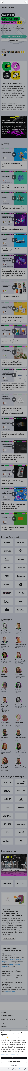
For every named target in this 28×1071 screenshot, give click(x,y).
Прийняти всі (14, 1058)
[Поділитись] (25, 2)
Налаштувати (14, 1065)
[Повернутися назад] (2, 2)
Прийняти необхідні (14, 1061)
